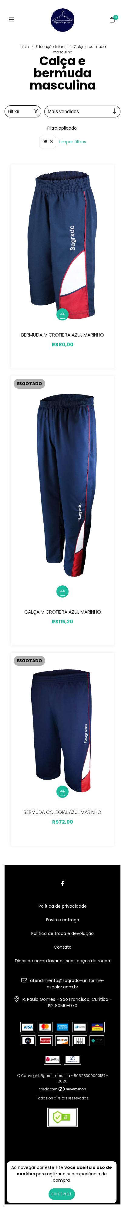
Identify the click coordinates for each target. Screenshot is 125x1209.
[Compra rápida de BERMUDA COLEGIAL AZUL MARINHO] (62, 792)
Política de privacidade (63, 906)
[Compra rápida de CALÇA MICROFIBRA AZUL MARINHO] (62, 591)
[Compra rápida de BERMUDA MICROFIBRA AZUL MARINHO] (62, 314)
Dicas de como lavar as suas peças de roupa (62, 961)
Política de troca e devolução (62, 933)
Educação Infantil (51, 46)
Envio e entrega (62, 920)
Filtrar (13, 111)
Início (24, 46)
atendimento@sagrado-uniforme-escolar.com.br (67, 983)
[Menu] (13, 19)
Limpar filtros (72, 142)
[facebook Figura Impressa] (62, 883)
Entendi (62, 1194)
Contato (63, 947)
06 (44, 142)
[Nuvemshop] (63, 1090)
